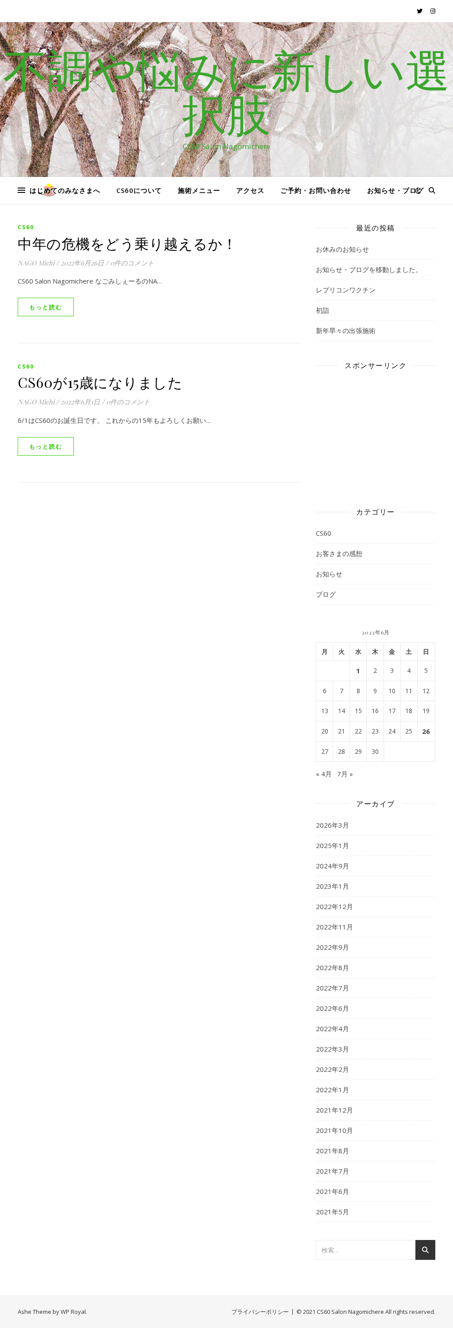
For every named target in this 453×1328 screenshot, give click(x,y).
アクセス (250, 190)
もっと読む (45, 307)
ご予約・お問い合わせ (315, 190)
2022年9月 (332, 947)
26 (426, 731)
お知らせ (329, 573)
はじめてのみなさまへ (65, 190)
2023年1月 (332, 886)
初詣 (322, 310)
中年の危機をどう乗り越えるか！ (127, 243)
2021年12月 (334, 1109)
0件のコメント (132, 262)
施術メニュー (199, 190)
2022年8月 (332, 967)
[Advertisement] (375, 432)
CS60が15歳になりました (100, 381)
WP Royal (73, 1312)
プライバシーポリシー (260, 1312)
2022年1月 (332, 1089)
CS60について (139, 190)
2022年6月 (332, 1008)
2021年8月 (332, 1150)
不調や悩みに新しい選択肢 (226, 91)
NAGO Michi (36, 262)
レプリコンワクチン (346, 289)
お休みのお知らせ (342, 249)
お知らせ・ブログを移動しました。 (369, 269)
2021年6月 (332, 1191)
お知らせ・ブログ (395, 190)
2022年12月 (334, 906)
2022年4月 (332, 1028)
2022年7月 (332, 987)
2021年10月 (334, 1130)
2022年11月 (334, 926)
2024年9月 (332, 865)
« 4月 (324, 773)
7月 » (345, 773)
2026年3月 (332, 825)
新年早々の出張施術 (346, 330)
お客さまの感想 (339, 553)
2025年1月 (332, 845)
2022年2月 (332, 1069)
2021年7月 (332, 1171)
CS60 (26, 227)
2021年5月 (332, 1211)
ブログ (326, 594)
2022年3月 (332, 1048)
